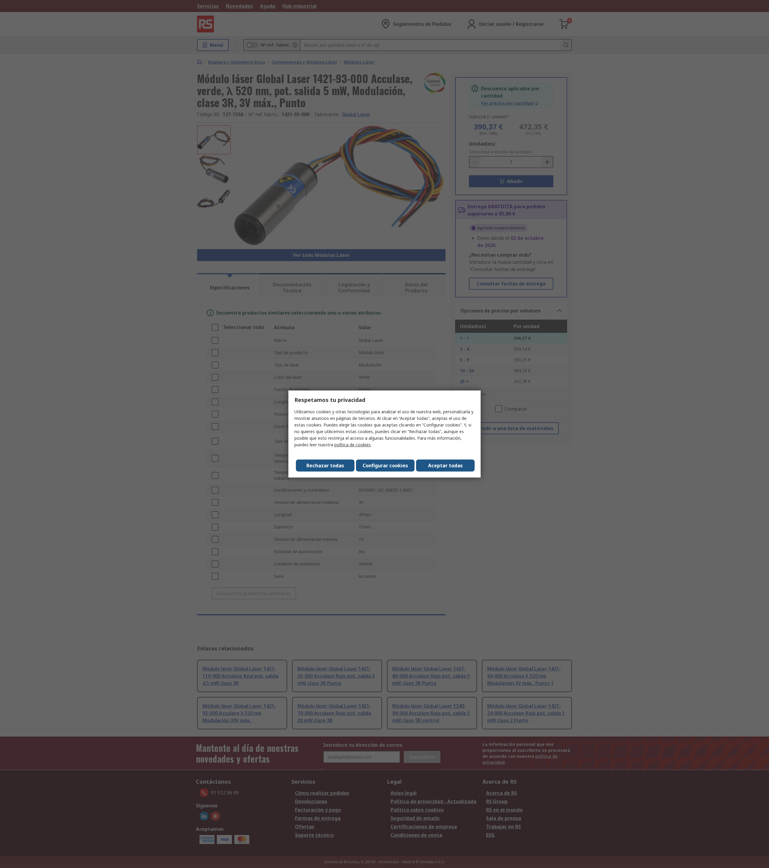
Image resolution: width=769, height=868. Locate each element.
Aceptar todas (445, 465)
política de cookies (352, 445)
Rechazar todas (325, 465)
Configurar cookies (385, 465)
